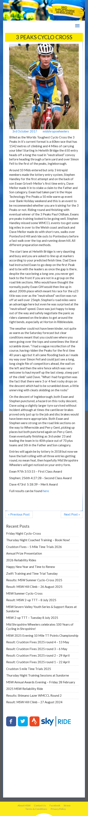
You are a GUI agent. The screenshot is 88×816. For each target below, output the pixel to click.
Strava (67, 805)
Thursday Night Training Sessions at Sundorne (37, 675)
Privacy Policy (58, 808)
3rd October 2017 (24, 131)
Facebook (55, 805)
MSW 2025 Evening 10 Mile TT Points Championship (42, 635)
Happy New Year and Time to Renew (30, 567)
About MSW (24, 805)
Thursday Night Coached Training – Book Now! (38, 540)
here (46, 491)
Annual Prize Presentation (24, 553)
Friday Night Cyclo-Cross (23, 533)
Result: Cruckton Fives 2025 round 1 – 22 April (38, 662)
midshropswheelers (55, 131)
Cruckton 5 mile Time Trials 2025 (28, 669)
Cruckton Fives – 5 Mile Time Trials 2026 (34, 547)
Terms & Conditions (36, 808)
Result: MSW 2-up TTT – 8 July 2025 (31, 600)
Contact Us (40, 805)
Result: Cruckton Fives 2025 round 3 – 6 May (36, 649)
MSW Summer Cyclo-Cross (24, 593)
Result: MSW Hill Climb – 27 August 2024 (34, 702)
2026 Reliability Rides (21, 560)
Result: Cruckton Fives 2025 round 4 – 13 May (37, 642)
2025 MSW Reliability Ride (24, 689)
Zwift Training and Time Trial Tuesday (32, 573)
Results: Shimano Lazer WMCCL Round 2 (34, 695)
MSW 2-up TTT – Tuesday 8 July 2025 (32, 617)
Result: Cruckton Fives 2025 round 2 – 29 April (38, 655)
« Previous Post (19, 514)
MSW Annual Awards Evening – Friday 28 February (40, 682)
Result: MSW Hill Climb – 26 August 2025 (34, 586)
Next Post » (72, 514)
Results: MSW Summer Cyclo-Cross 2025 (34, 580)
